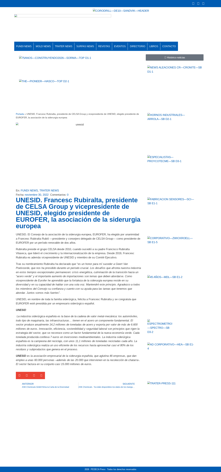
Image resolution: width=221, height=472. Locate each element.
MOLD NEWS (43, 46)
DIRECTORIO (137, 46)
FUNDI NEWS (24, 46)
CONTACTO (169, 46)
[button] (19, 375)
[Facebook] (198, 4)
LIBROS (153, 46)
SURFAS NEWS (85, 46)
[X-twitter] (193, 4)
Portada (20, 114)
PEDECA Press (98, 469)
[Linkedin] (203, 4)
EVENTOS (120, 46)
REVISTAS (104, 46)
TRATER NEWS (63, 46)
